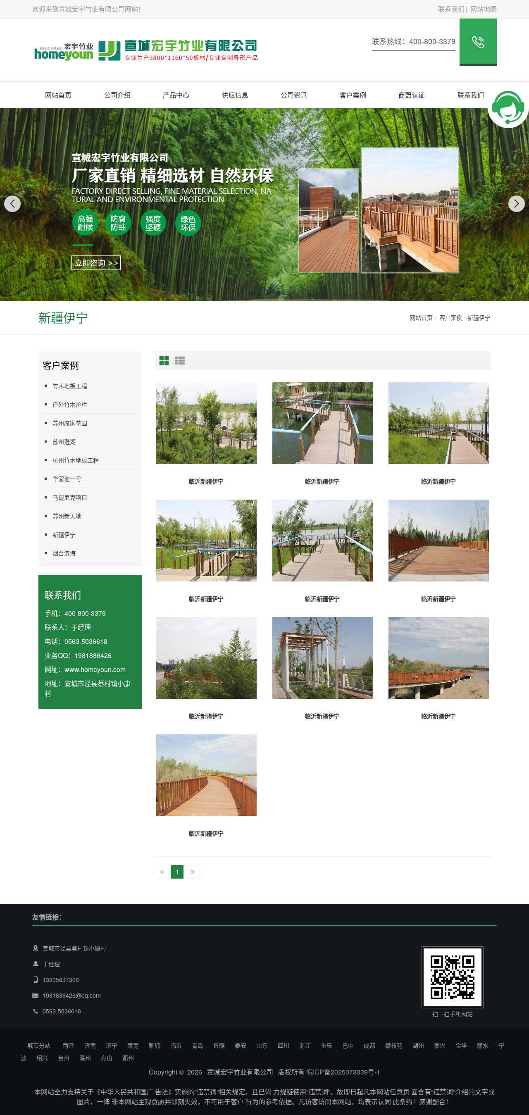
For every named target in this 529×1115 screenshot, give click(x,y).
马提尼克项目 (69, 497)
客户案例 (353, 95)
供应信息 (235, 95)
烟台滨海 (64, 553)
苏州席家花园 (69, 423)
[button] (250, 293)
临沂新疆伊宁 (206, 481)
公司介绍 (117, 95)
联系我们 (451, 9)
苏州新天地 (66, 516)
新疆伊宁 (479, 317)
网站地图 (483, 9)
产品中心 (176, 95)
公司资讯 (294, 95)
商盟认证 (411, 95)
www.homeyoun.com (95, 669)
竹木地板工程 (69, 385)
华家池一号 (66, 478)
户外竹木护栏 (69, 404)
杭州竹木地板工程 (75, 460)
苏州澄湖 (64, 441)
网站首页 (58, 95)
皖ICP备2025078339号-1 (343, 1072)
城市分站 (38, 1045)
